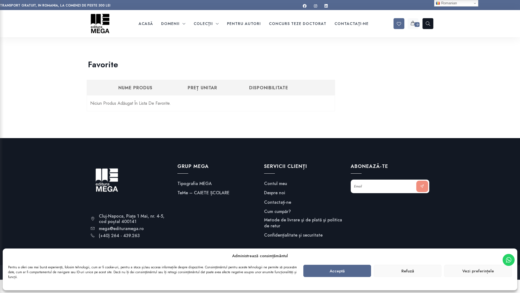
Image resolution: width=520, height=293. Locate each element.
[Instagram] (315, 6)
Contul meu (275, 184)
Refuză (407, 271)
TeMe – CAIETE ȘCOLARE (203, 193)
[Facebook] (304, 6)
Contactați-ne (277, 202)
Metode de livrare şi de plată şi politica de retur (303, 223)
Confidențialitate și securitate (293, 235)
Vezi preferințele (478, 271)
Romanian (448, 3)
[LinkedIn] (326, 6)
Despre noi (274, 193)
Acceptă (337, 271)
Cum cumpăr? (277, 212)
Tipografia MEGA (194, 184)
